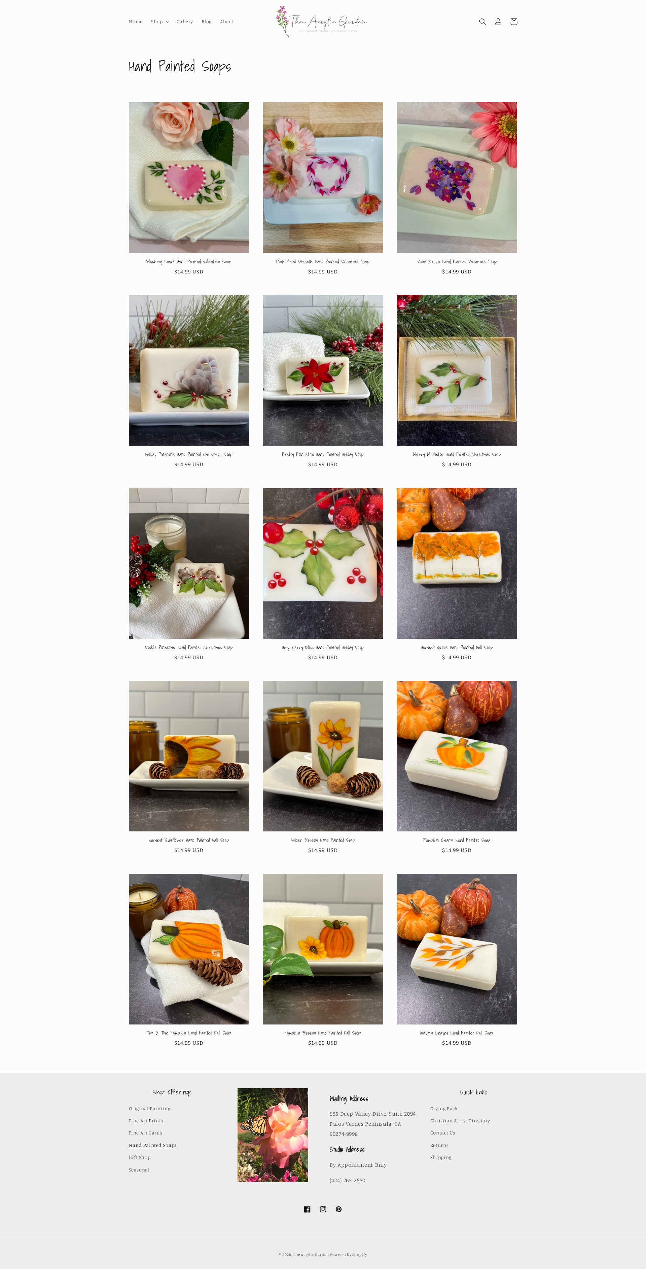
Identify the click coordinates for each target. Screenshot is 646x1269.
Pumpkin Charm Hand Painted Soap (457, 840)
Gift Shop (140, 1157)
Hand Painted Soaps (153, 1145)
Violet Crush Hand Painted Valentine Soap (457, 262)
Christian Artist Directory (460, 1120)
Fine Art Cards (146, 1132)
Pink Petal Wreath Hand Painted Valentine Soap (322, 262)
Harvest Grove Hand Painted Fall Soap (457, 648)
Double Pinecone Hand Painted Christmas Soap (189, 648)
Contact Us (442, 1132)
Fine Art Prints (146, 1120)
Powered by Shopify (348, 1254)
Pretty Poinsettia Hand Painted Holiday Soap (323, 455)
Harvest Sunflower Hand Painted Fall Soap (189, 840)
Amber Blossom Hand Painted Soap (323, 840)
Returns (439, 1145)
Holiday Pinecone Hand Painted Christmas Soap (189, 455)
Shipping (441, 1157)
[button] (159, 21)
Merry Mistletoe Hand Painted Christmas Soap (457, 455)
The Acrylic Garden (311, 1254)
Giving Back (444, 1108)
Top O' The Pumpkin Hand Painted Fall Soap (188, 1033)
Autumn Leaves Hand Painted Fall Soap (457, 1033)
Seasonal (139, 1169)
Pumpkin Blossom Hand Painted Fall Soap (323, 1033)
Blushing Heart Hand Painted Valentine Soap (188, 262)
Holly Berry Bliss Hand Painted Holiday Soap (323, 648)
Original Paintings (151, 1108)
